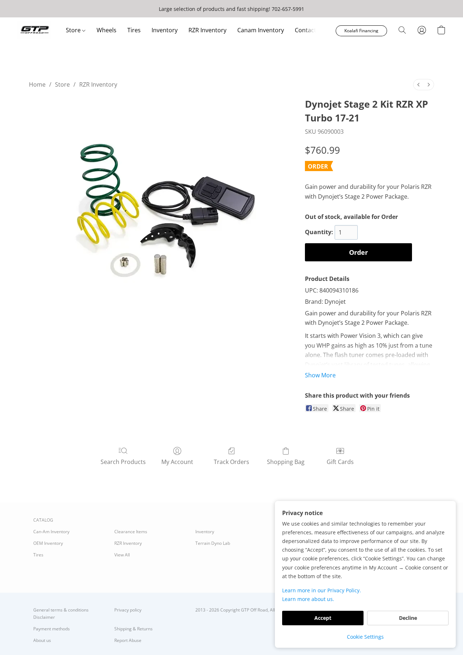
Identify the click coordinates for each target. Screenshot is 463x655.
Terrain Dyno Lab (212, 543)
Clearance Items (130, 531)
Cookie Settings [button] (365, 636)
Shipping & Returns (133, 629)
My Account (177, 462)
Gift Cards (340, 462)
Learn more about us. (308, 599)
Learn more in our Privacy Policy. (321, 590)
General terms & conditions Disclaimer (61, 613)
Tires (134, 30)
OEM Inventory (48, 543)
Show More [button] (320, 375)
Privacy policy (127, 610)
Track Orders (231, 462)
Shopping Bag (286, 462)
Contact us (309, 30)
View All (122, 555)
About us (42, 640)
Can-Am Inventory (51, 531)
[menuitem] (418, 84)
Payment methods (51, 629)
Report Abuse (127, 640)
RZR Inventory (207, 30)
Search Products (123, 462)
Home (37, 84)
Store (74, 30)
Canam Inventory (260, 30)
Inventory (165, 30)
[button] (34, 30)
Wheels (106, 30)
